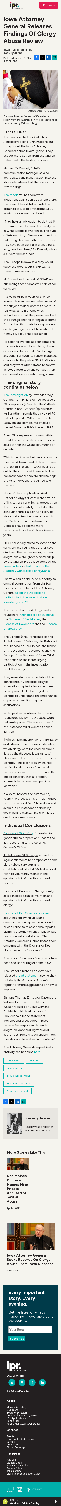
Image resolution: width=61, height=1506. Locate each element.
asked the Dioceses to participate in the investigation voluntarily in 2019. (25, 597)
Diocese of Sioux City (18, 833)
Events (10, 1436)
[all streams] (56, 1501)
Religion (34, 1060)
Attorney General (17, 1091)
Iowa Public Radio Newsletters (24, 1439)
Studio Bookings (16, 1447)
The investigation (15, 395)
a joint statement (28, 975)
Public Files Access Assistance (23, 1423)
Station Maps (14, 1462)
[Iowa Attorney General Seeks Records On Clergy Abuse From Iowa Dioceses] (31, 1236)
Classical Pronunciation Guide (24, 1473)
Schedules (12, 1460)
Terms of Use (14, 1471)
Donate (50, 5)
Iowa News (13, 1060)
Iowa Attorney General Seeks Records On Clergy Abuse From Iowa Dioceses (30, 1259)
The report (11, 195)
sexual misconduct (18, 1083)
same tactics (12, 566)
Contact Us (13, 1444)
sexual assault (16, 1068)
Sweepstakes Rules (17, 1465)
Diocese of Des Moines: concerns (26, 913)
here (37, 1052)
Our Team (12, 1409)
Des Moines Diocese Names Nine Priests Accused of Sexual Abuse (17, 1189)
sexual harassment (18, 1075)
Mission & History (17, 1407)
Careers (11, 1441)
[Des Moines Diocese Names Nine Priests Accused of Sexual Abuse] (18, 1164)
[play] (5, 1501)
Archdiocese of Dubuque (37, 615)
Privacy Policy (14, 1468)
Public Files (13, 1420)
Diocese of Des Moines (24, 619)
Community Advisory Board (22, 1415)
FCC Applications (16, 1418)
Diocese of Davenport (18, 624)
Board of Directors (17, 1412)
